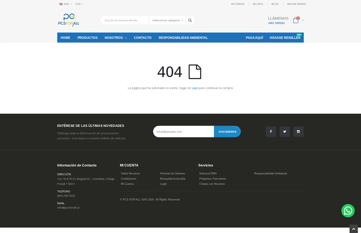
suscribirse (227, 132)
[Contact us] (348, 210)
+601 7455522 (276, 23)
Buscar (190, 20)
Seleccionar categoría (166, 20)
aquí (195, 88)
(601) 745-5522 (66, 196)
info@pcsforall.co (68, 207)
